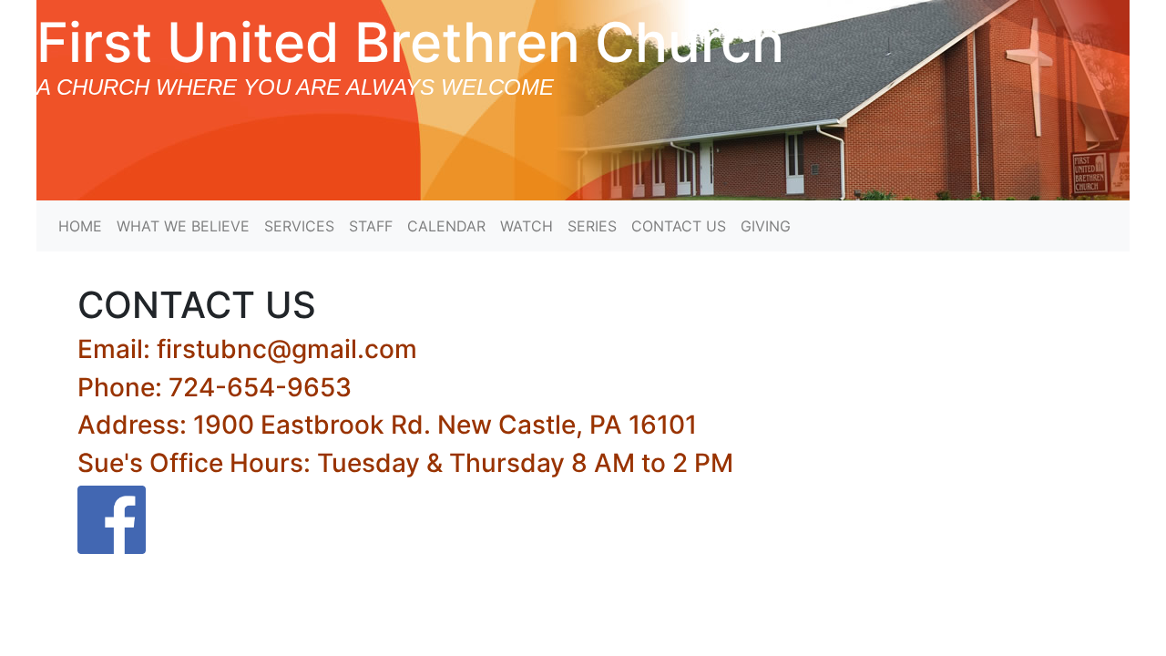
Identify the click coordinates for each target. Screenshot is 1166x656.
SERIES (592, 226)
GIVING (766, 226)
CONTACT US (678, 226)
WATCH (526, 226)
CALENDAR (446, 226)
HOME (80, 226)
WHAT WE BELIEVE (183, 226)
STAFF (371, 226)
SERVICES (299, 226)
